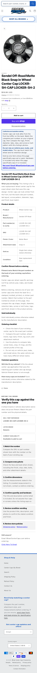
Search (6, 572)
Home (6, 563)
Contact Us (8, 586)
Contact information (19, 668)
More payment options (18, 126)
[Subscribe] (30, 632)
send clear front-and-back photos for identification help (17, 615)
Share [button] (6, 388)
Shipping (4, 95)
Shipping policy (9, 527)
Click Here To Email (9, 544)
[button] (2, 11)
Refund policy (22, 527)
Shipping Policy (9, 577)
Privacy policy (27, 662)
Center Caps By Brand (12, 567)
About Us (7, 590)
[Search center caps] (33, 3)
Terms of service (14, 665)
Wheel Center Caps (17, 660)
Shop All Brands (17, 19)
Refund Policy (9, 581)
